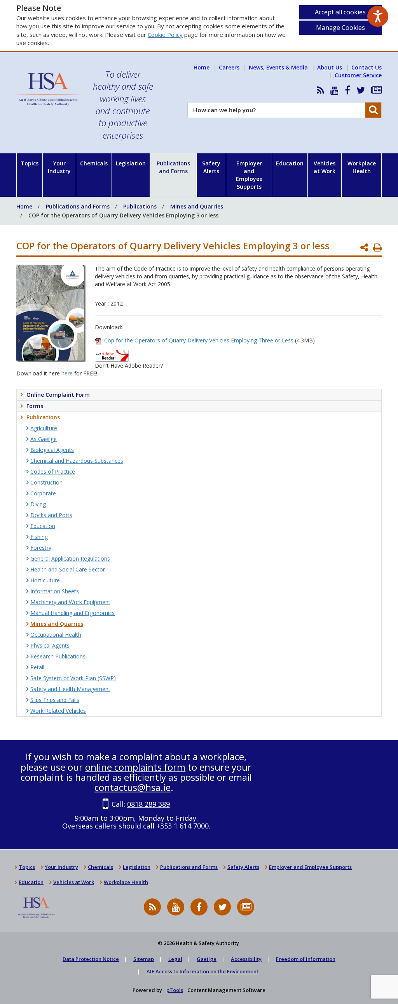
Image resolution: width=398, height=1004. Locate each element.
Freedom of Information (305, 958)
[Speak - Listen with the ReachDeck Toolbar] (377, 16)
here (67, 373)
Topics (29, 163)
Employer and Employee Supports (249, 175)
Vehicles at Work (324, 167)
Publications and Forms (173, 167)
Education (290, 163)
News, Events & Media (278, 67)
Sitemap (143, 958)
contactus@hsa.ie (132, 787)
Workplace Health (361, 167)
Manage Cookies (340, 27)
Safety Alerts (211, 167)
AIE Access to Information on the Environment (202, 971)
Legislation (131, 163)
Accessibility (246, 958)
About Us (329, 67)
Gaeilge (206, 958)
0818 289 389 (148, 804)
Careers (229, 67)
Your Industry (59, 167)
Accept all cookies (340, 12)
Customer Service (358, 75)
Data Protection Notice (91, 958)
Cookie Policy (165, 34)
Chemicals (94, 163)
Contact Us (366, 67)
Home (201, 67)
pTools (174, 990)
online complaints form (135, 767)
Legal (175, 958)
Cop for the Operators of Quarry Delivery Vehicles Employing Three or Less (198, 340)
